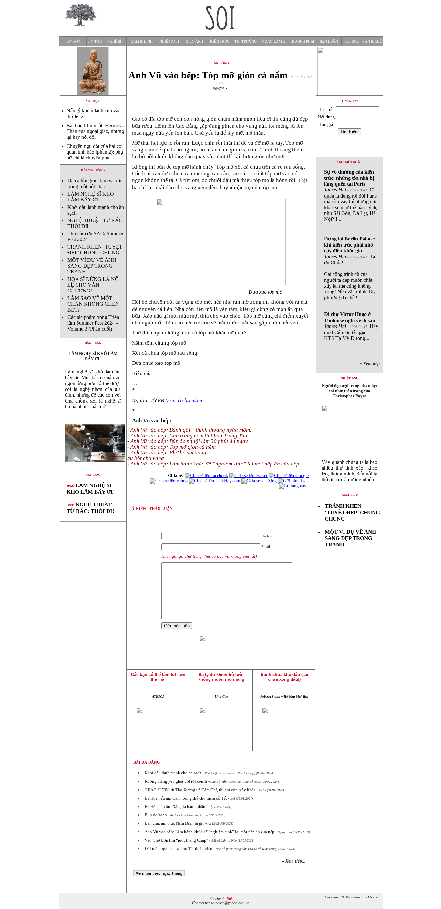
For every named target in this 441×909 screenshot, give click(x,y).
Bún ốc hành (156, 814)
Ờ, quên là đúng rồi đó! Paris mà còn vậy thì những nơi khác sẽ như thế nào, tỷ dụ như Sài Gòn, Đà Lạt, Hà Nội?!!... (351, 195)
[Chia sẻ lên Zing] (259, 480)
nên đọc (93, 474)
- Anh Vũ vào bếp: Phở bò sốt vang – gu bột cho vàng (168, 455)
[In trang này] (294, 486)
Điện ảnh (194, 41)
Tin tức (94, 41)
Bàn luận (329, 41)
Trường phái (302, 41)
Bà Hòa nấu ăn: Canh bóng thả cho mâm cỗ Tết (186, 798)
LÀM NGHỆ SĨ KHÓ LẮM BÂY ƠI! (90, 196)
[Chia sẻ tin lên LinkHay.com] (214, 480)
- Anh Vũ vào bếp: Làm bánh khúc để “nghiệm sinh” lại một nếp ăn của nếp (213, 464)
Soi (229, 899)
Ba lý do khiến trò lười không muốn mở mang (221, 677)
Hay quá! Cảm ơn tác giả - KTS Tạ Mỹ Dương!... (351, 326)
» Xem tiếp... (294, 861)
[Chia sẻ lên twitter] (248, 475)
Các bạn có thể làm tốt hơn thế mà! (158, 677)
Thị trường (245, 41)
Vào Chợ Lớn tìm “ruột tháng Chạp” (176, 840)
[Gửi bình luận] (293, 480)
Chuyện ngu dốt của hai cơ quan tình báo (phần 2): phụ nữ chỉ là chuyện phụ (95, 151)
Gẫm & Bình (142, 41)
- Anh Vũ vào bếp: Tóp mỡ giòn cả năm (171, 447)
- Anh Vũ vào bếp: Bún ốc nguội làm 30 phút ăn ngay (187, 441)
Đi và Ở (73, 41)
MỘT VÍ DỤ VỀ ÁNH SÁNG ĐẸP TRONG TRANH (91, 265)
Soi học (352, 41)
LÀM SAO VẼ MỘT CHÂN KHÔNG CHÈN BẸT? (93, 303)
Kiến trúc (219, 41)
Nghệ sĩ (114, 41)
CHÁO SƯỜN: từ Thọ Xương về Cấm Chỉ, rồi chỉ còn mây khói (200, 789)
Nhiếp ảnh (169, 41)
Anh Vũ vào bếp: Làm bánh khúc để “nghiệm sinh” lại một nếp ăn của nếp (209, 831)
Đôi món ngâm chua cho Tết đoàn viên (178, 848)
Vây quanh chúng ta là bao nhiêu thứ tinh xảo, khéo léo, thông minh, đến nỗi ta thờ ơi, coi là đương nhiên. (349, 470)
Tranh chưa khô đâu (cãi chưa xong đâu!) (284, 677)
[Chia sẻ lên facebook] (206, 475)
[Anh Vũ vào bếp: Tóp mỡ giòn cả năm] (93, 467)
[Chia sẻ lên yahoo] (169, 480)
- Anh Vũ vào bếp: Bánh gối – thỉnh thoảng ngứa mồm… (191, 430)
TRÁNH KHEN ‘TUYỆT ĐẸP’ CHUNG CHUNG (94, 249)
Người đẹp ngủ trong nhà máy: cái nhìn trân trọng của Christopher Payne (349, 390)
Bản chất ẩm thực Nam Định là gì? (174, 823)
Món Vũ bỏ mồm (183, 400)
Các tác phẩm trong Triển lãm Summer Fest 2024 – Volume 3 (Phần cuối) (93, 323)
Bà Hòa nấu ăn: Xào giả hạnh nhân (175, 806)
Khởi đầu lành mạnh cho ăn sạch (173, 773)
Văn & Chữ (372, 41)
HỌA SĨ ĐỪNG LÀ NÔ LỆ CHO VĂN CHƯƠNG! (93, 284)
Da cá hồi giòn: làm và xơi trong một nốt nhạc (94, 183)
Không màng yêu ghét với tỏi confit (176, 781)
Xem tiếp (350, 494)
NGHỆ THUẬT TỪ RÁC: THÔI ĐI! (90, 508)
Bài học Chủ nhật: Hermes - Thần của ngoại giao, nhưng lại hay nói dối (95, 131)
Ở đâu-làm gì (274, 41)
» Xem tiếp (371, 363)
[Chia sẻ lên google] (289, 475)
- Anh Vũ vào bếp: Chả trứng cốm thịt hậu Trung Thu (187, 436)
